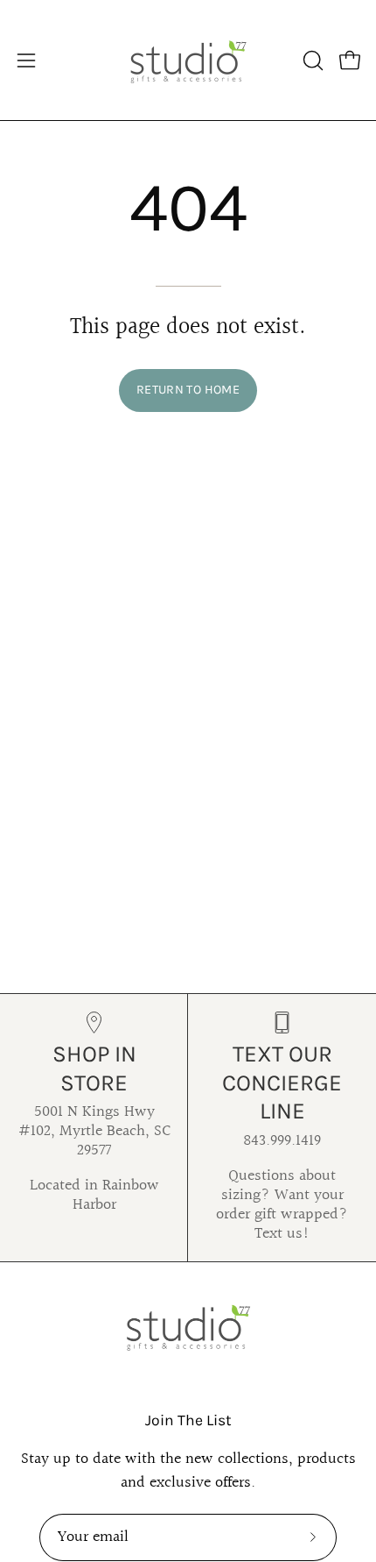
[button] (311, 60)
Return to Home (188, 389)
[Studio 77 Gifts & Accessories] (188, 60)
